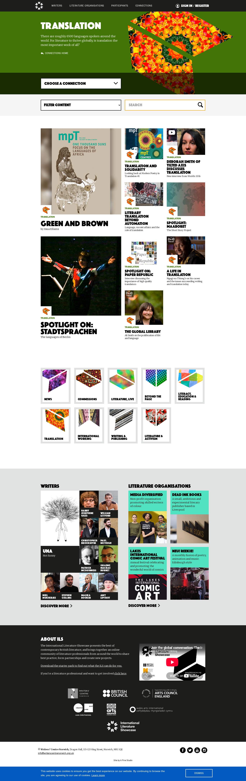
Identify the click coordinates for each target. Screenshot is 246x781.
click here (120, 673)
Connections (143, 6)
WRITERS (57, 6)
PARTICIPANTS (119, 6)
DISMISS (199, 773)
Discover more (55, 605)
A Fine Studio (126, 760)
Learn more (98, 775)
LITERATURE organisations (87, 6)
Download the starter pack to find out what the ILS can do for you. (81, 665)
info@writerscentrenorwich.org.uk (56, 753)
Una (47, 550)
